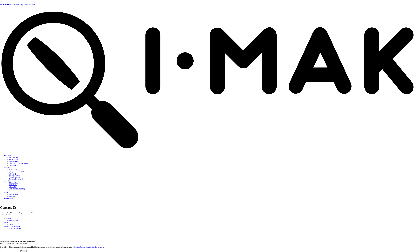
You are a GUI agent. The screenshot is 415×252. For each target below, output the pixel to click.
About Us (7, 181)
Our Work (7, 156)
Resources (7, 167)
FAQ (10, 191)
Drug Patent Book (15, 228)
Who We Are (13, 183)
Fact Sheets (12, 173)
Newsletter (12, 196)
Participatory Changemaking (18, 163)
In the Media (13, 185)
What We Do (13, 157)
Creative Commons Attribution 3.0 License (88, 247)
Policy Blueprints (14, 177)
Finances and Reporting (17, 189)
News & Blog (13, 194)
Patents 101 (13, 165)
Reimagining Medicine (16, 179)
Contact (11, 224)
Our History (13, 187)
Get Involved (8, 198)
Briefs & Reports (14, 175)
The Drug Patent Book (16, 171)
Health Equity (13, 159)
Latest (6, 192)
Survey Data (13, 169)
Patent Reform (13, 161)
